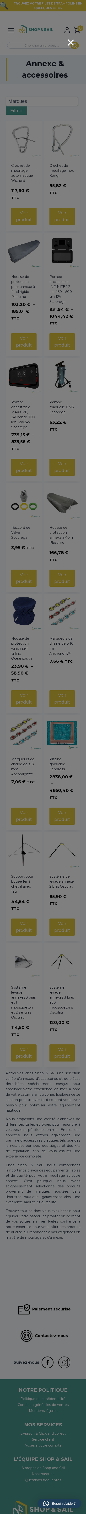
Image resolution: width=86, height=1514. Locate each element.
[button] (59, 1503)
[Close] (71, 42)
